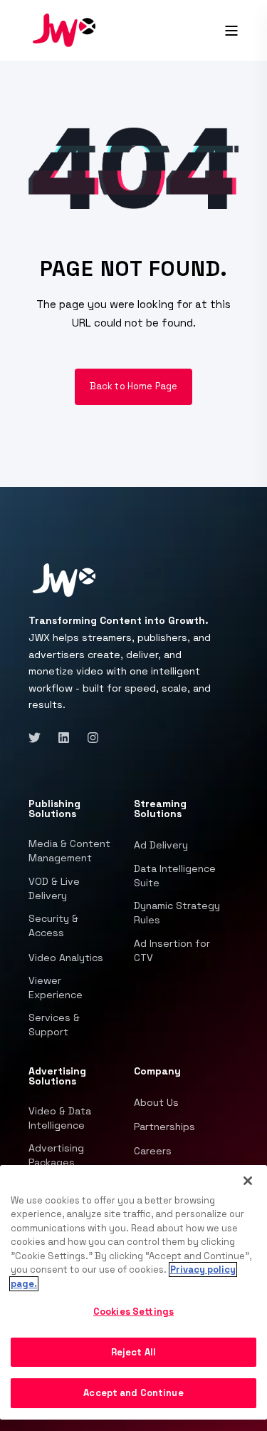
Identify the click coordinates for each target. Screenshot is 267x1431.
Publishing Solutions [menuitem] (54, 809)
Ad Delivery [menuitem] (161, 844)
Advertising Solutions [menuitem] (57, 1076)
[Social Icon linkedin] (63, 738)
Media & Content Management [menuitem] (69, 850)
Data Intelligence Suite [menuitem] (175, 875)
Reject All (133, 1352)
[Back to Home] (64, 29)
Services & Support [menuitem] (54, 1024)
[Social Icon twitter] (38, 738)
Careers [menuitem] (153, 1150)
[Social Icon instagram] (88, 738)
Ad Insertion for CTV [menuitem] (172, 950)
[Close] (247, 1180)
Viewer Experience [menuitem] (55, 987)
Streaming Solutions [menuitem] (160, 809)
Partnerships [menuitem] (164, 1126)
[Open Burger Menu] (231, 31)
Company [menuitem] (157, 1071)
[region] (133, 1292)
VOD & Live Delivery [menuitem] (54, 888)
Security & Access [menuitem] (53, 925)
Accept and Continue (133, 1393)
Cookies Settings (133, 1312)
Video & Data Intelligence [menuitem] (59, 1118)
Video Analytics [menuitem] (65, 957)
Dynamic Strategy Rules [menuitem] (177, 912)
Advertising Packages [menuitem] (56, 1155)
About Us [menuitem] (156, 1102)
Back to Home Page (134, 386)
